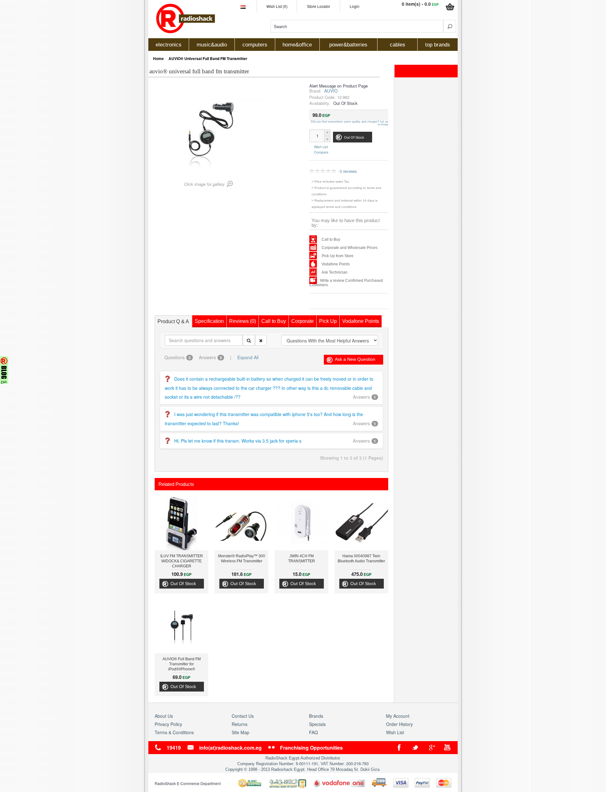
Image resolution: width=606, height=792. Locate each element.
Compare (321, 151)
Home (158, 58)
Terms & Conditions (174, 732)
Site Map (240, 732)
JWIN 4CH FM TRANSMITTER (301, 558)
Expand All (247, 357)
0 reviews (348, 171)
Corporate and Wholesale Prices (349, 247)
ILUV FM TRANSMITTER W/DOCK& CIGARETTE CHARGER (181, 561)
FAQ (313, 732)
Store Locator (318, 6)
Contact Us (243, 716)
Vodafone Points (336, 264)
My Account (397, 716)
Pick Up (328, 321)
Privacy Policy (168, 724)
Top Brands (437, 45)
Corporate (302, 321)
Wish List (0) (277, 6)
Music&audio (212, 45)
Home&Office (297, 45)
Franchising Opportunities (311, 747)
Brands (316, 716)
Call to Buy (331, 239)
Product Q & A (173, 321)
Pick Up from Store (338, 256)
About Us (164, 716)
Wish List (321, 146)
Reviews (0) (242, 321)
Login (354, 6)
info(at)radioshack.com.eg (230, 747)
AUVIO (331, 91)
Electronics (168, 45)
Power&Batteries (348, 45)
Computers (254, 45)
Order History (399, 724)
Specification (209, 321)
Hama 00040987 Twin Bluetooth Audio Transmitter (361, 558)
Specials (317, 724)
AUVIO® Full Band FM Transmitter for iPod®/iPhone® (182, 664)
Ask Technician (335, 272)
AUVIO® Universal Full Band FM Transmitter (208, 58)
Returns (239, 724)
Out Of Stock (183, 583)
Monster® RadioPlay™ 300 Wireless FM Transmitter (241, 558)
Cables (397, 45)
